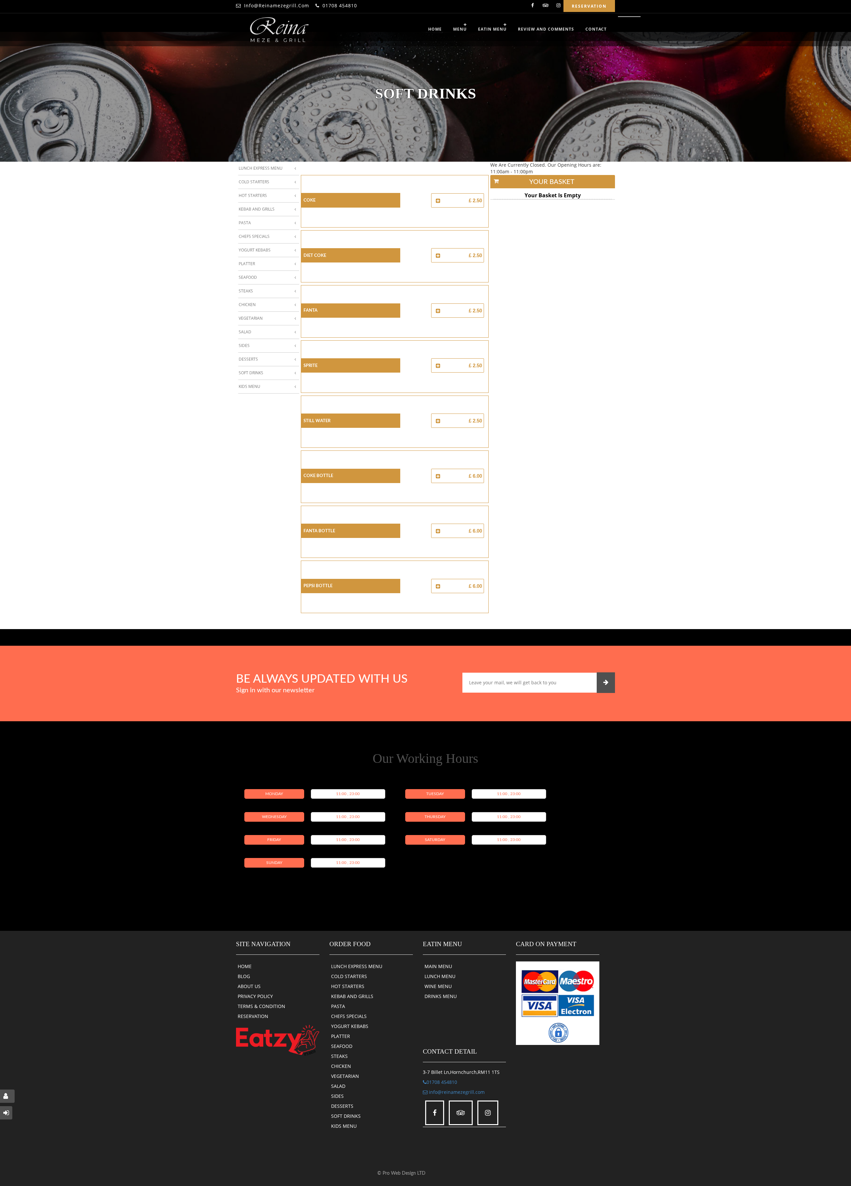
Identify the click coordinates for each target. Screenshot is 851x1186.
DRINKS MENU (441, 996)
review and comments (546, 29)
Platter (247, 263)
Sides (244, 345)
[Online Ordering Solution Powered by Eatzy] (277, 1040)
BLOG (244, 976)
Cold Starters (254, 182)
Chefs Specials (254, 236)
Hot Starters (253, 195)
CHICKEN (341, 1066)
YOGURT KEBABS (349, 1026)
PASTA (338, 1006)
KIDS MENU (344, 1126)
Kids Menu (249, 386)
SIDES (337, 1096)
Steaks (246, 291)
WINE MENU (438, 986)
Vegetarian (251, 318)
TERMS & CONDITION (261, 1006)
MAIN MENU (438, 966)
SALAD (338, 1086)
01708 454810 (339, 5)
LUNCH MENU (440, 976)
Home (435, 29)
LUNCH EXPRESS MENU (356, 966)
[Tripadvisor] (545, 6)
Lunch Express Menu (261, 168)
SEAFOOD (341, 1046)
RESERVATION (253, 1016)
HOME (245, 966)
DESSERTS (342, 1106)
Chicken (247, 304)
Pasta (245, 223)
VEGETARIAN (345, 1076)
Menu (460, 29)
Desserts (248, 359)
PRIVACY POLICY (255, 996)
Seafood (248, 277)
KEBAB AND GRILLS (352, 996)
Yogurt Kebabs (255, 250)
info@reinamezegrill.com (276, 5)
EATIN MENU (492, 29)
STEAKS (339, 1056)
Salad (245, 332)
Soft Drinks (251, 373)
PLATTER (340, 1036)
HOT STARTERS (347, 986)
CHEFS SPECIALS (349, 1016)
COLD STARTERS (349, 976)
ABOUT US (249, 986)
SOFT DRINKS (346, 1116)
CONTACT (596, 29)
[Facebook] (532, 6)
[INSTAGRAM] (558, 6)
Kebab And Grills (257, 209)
